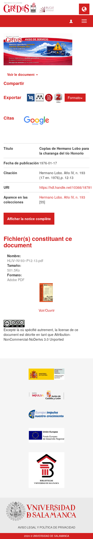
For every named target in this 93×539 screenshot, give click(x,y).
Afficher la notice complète (29, 218)
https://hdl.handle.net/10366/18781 (65, 187)
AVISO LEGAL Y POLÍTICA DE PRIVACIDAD (46, 527)
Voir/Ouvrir (47, 310)
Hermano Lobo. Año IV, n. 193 (62, 197)
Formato (74, 97)
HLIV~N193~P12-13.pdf (25, 260)
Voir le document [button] (21, 74)
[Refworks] (49, 97)
